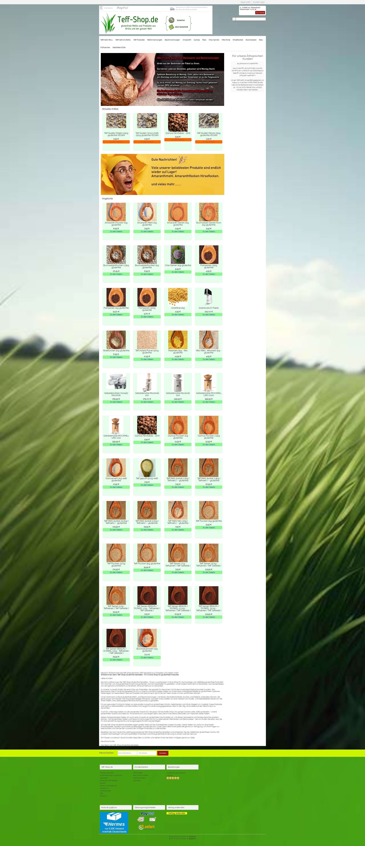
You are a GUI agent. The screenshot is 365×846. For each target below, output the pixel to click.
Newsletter (104, 778)
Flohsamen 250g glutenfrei (208, 266)
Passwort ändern (139, 778)
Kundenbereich (141, 767)
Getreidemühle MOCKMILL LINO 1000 (209, 394)
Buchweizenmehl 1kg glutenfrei (147, 650)
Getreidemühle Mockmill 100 (147, 394)
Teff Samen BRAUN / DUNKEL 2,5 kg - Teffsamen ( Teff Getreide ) (177, 608)
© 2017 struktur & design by (182, 838)
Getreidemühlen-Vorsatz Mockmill (116, 394)
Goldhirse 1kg (178, 308)
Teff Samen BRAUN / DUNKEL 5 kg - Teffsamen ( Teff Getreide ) (116, 651)
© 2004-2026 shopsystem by (182, 836)
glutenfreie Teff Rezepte (108, 780)
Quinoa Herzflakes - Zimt (178, 133)
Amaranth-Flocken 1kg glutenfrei (116, 223)
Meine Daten (138, 773)
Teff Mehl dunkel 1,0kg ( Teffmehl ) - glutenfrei (178, 479)
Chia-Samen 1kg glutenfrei (178, 265)
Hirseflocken (238, 40)
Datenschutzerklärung (108, 786)
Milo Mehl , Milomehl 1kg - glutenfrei (208, 351)
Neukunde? (246, 2)
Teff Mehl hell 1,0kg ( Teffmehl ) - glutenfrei (177, 522)
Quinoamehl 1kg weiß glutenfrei (116, 479)
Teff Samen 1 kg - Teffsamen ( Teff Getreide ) (177, 564)
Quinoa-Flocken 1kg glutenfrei (178, 436)
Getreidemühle (119, 47)
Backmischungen (172, 40)
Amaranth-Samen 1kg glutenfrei (178, 223)
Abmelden (137, 780)
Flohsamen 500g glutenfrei (147, 309)
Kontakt (103, 783)
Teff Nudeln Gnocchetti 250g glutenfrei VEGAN (147, 134)
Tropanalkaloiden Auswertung (111, 775)
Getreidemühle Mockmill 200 (178, 394)
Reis (261, 40)
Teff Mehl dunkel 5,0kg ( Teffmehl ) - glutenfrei (147, 522)
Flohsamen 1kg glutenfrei (116, 308)
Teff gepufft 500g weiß (147, 478)
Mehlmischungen (154, 40)
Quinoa (197, 40)
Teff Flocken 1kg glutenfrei (209, 521)
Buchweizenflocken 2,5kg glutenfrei (116, 266)
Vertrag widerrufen (107, 773)
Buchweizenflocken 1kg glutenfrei (147, 266)
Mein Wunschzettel (140, 775)
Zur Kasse (260, 13)
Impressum (104, 788)
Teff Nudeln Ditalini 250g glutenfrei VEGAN (116, 134)
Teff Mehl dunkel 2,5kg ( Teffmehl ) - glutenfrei (208, 479)
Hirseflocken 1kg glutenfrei (116, 350)
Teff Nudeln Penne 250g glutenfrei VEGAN (208, 134)
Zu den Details (116, 142)
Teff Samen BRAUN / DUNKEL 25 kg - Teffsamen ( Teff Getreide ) (208, 608)
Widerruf (103, 796)
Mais (204, 40)
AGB (101, 793)
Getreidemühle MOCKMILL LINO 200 (116, 436)
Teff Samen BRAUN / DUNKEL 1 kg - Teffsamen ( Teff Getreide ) (147, 608)
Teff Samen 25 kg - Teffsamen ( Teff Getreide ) (208, 564)
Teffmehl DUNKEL (123, 40)
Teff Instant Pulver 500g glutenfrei (147, 351)
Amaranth (186, 40)
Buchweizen (251, 40)
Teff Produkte (139, 40)
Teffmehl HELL (106, 40)
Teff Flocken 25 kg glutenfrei (116, 564)
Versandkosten (105, 791)
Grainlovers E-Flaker (209, 308)
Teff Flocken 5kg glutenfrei (147, 563)
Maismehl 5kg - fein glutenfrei (177, 351)
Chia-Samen (214, 40)
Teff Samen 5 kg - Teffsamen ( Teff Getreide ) (116, 607)
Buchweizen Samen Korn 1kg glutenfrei (208, 223)
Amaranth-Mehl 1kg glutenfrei (147, 223)
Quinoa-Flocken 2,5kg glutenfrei (209, 436)
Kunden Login (259, 2)
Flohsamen (105, 47)
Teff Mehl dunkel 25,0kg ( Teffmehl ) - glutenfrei (116, 522)
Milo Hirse (226, 40)
